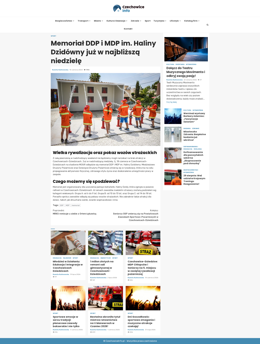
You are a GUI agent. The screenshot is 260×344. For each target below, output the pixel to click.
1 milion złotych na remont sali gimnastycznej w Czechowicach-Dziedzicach (105, 243)
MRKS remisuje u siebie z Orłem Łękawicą (74, 212)
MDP (68, 205)
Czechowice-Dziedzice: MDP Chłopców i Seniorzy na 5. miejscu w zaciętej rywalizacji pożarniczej (143, 243)
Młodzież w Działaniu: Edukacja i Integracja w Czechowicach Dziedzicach (68, 243)
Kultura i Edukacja (116, 21)
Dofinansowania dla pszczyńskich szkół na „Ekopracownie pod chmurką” (172, 155)
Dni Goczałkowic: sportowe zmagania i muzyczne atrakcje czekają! (143, 298)
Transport (83, 21)
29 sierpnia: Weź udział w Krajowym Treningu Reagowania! (172, 177)
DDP (62, 205)
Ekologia (198, 149)
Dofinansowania (190, 146)
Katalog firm (190, 21)
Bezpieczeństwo (63, 21)
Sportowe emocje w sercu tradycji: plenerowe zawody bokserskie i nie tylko (68, 298)
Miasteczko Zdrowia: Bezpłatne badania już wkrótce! (172, 134)
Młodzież (67, 258)
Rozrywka (180, 64)
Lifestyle (174, 21)
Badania (187, 128)
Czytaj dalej (171, 102)
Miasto (97, 21)
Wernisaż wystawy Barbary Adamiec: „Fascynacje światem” (172, 116)
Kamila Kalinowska (60, 70)
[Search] (207, 24)
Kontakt (128, 29)
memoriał (76, 205)
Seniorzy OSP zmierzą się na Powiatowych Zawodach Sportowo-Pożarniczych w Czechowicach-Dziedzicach (135, 215)
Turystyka (159, 21)
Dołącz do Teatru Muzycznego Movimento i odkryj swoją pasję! (186, 49)
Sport (148, 21)
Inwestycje (105, 258)
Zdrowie (135, 21)
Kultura (170, 64)
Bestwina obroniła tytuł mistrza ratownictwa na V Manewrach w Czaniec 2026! (105, 298)
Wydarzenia (191, 64)
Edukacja (57, 258)
